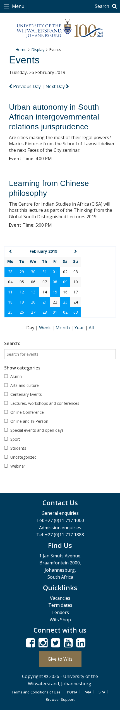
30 (33, 271)
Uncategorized (23, 457)
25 (10, 312)
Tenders (60, 612)
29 (22, 271)
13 (33, 292)
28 (10, 271)
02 (65, 312)
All (91, 328)
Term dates (60, 605)
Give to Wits (60, 659)
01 (55, 271)
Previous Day (27, 86)
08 (55, 281)
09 (65, 281)
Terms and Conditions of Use (36, 692)
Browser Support (60, 699)
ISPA (101, 692)
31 (44, 271)
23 (65, 302)
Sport (14, 439)
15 (55, 292)
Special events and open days (36, 430)
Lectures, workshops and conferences (44, 403)
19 (22, 302)
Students (17, 448)
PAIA (87, 692)
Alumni (16, 376)
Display (37, 49)
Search (102, 6)
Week (45, 328)
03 (75, 312)
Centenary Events (25, 394)
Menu (17, 6)
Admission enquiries (60, 528)
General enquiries (60, 513)
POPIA (72, 692)
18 (10, 302)
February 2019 (43, 251)
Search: (12, 343)
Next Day (55, 86)
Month (63, 328)
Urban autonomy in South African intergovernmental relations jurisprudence (54, 117)
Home (21, 49)
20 (33, 302)
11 (10, 292)
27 (33, 312)
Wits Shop (60, 620)
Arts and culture (24, 385)
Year (80, 328)
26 (22, 312)
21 (44, 302)
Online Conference (26, 412)
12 (22, 292)
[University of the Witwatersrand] (60, 28)
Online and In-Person (28, 421)
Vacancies (60, 598)
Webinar (17, 466)
